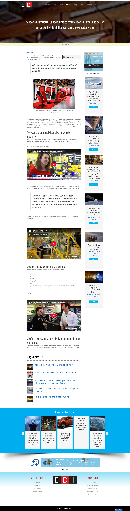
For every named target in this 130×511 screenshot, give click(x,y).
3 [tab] (66, 451)
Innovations (47, 5)
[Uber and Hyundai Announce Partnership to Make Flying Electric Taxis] (30, 374)
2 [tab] (65, 451)
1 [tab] (63, 451)
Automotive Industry (94, 145)
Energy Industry (94, 180)
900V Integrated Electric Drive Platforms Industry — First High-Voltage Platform (93, 139)
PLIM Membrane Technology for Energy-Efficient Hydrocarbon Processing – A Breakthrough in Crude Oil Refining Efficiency (93, 172)
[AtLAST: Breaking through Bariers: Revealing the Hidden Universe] (30, 366)
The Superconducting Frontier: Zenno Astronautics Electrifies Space (93, 211)
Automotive (68, 5)
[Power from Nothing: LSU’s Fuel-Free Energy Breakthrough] (94, 237)
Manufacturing (89, 5)
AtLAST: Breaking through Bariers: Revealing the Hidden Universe (54, 365)
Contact (102, 5)
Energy (75, 5)
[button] (108, 5)
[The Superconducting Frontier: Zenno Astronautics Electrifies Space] (94, 199)
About (96, 5)
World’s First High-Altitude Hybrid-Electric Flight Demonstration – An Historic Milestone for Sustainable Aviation (94, 96)
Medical (54, 5)
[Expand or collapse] (79, 57)
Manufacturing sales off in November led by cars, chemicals (53, 397)
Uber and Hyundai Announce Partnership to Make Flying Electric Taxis (56, 372)
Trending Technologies (94, 254)
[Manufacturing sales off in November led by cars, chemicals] (30, 398)
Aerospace (61, 5)
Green (81, 5)
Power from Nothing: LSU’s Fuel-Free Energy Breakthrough (93, 247)
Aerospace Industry (93, 103)
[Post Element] (33, 432)
